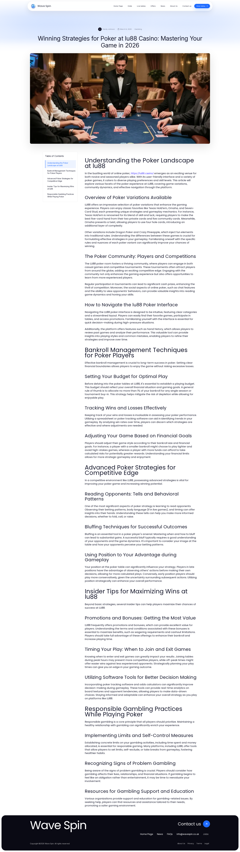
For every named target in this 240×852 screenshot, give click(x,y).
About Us (181, 843)
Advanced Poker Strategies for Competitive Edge (60, 179)
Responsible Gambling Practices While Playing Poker (60, 195)
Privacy (191, 843)
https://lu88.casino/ (142, 173)
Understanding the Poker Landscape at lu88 (57, 164)
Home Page (146, 834)
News (160, 834)
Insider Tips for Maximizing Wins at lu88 (60, 187)
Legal (206, 843)
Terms (199, 843)
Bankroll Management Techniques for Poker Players (61, 172)
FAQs (170, 834)
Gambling (138, 29)
